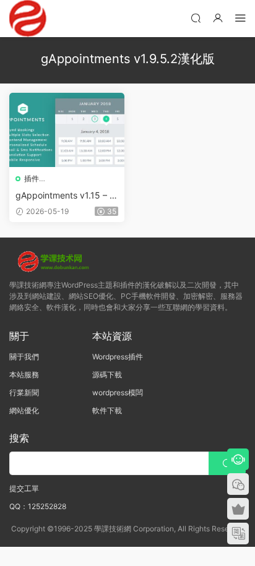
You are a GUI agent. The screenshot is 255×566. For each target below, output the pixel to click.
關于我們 (24, 356)
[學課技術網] (27, 18)
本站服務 (24, 374)
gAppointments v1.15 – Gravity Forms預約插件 (65, 196)
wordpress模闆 (117, 392)
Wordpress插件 (117, 356)
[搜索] (195, 18)
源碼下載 (107, 374)
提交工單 (24, 488)
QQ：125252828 (37, 506)
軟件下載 (107, 410)
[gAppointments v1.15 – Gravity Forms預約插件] (66, 130)
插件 (31, 178)
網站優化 (24, 410)
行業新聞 (24, 392)
